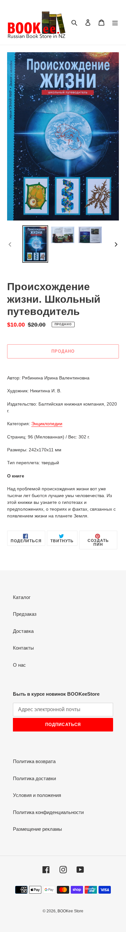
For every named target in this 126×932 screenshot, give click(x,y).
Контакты (23, 648)
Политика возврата (34, 761)
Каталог (21, 597)
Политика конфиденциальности (48, 812)
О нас (19, 665)
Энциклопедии (46, 423)
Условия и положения (37, 795)
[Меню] (115, 22)
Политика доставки (34, 778)
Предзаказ (25, 614)
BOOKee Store (70, 911)
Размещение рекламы (37, 829)
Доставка (23, 631)
